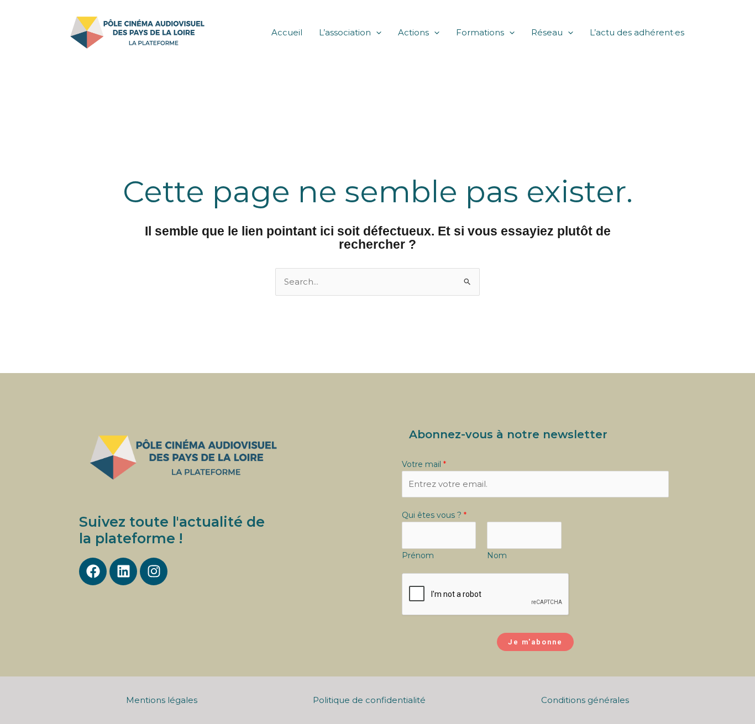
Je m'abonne (535, 642)
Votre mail (424, 464)
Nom (497, 555)
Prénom (418, 555)
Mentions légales (161, 700)
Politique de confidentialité (369, 700)
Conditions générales (585, 700)
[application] (376, 32)
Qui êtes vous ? (434, 515)
